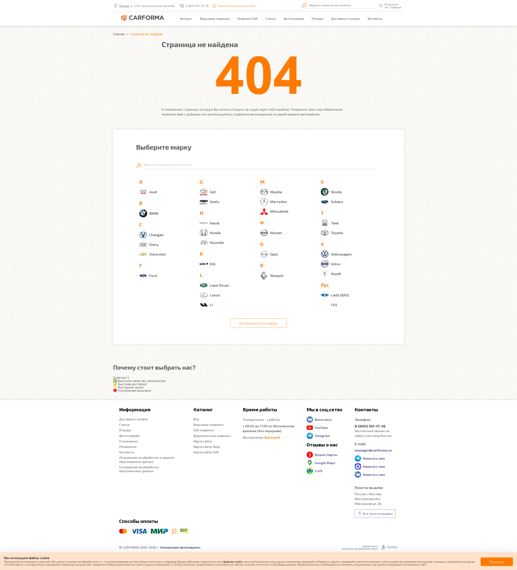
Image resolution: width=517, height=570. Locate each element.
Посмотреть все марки (258, 323)
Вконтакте (323, 419)
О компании (128, 441)
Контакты (375, 18)
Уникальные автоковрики (180, 547)
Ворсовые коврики (215, 18)
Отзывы (318, 18)
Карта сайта (202, 441)
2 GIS (319, 471)
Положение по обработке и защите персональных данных (146, 459)
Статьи (270, 18)
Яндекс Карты (326, 455)
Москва (124, 5)
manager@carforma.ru (373, 450)
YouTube (321, 427)
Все (196, 419)
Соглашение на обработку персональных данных (139, 469)
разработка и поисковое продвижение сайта (360, 547)
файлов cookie (232, 561)
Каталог (186, 18)
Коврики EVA (247, 18)
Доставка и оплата (345, 18)
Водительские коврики (211, 436)
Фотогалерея (294, 18)
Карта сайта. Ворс (207, 446)
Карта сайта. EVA (206, 452)
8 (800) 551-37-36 (197, 5)
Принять (496, 561)
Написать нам (374, 458)
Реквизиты (128, 446)
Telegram (322, 436)
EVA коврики (203, 430)
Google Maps (325, 463)
